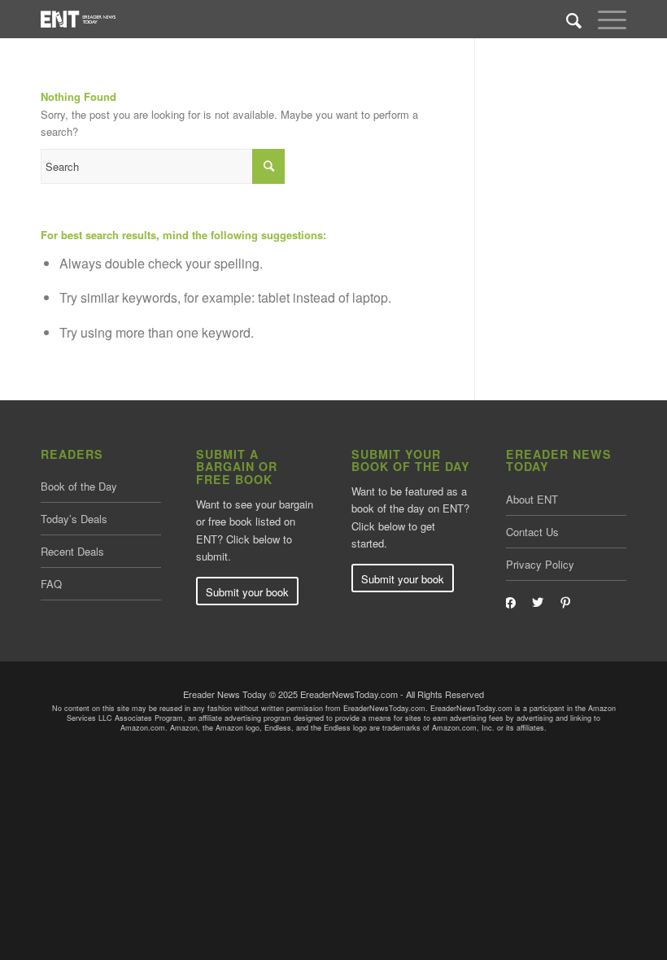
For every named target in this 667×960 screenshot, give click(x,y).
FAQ (51, 583)
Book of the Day (79, 486)
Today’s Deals (74, 518)
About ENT (532, 499)
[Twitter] (538, 600)
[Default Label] (565, 600)
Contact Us (532, 531)
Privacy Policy (540, 564)
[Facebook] (510, 600)
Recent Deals (72, 551)
